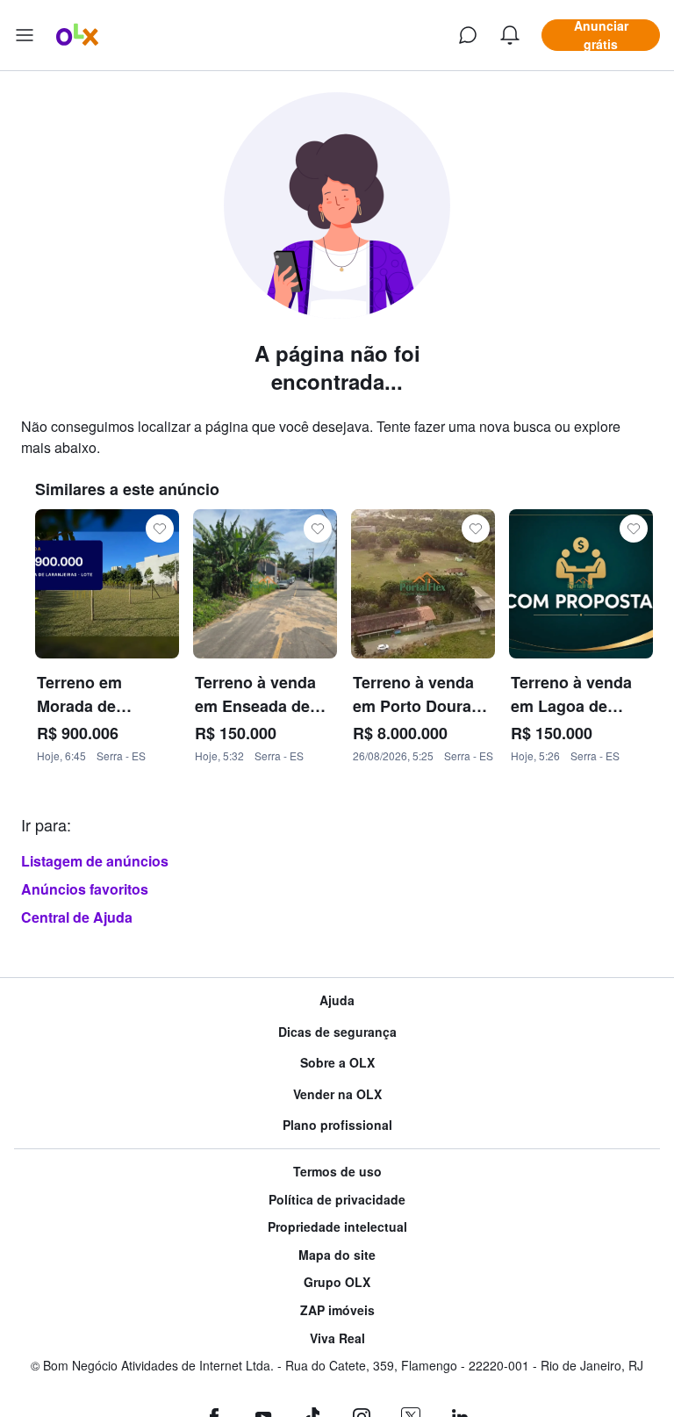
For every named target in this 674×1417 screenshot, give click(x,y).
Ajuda (337, 1000)
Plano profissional (337, 1125)
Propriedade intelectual (337, 1227)
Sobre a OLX (337, 1062)
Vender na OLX (337, 1094)
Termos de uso (337, 1171)
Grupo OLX (337, 1282)
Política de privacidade (337, 1199)
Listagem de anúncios (94, 861)
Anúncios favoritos (84, 889)
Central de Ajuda (77, 917)
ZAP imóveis (337, 1310)
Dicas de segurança (337, 1032)
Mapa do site (337, 1255)
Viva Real (337, 1338)
